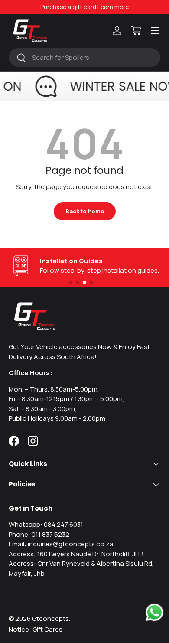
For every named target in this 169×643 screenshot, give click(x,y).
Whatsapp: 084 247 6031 (46, 524)
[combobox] (84, 57)
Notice (19, 629)
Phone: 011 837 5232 (39, 534)
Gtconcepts (50, 618)
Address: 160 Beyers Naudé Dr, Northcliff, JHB (76, 553)
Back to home (84, 211)
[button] (136, 30)
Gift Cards (47, 629)
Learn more (113, 7)
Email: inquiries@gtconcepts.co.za (61, 543)
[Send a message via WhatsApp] (154, 612)
